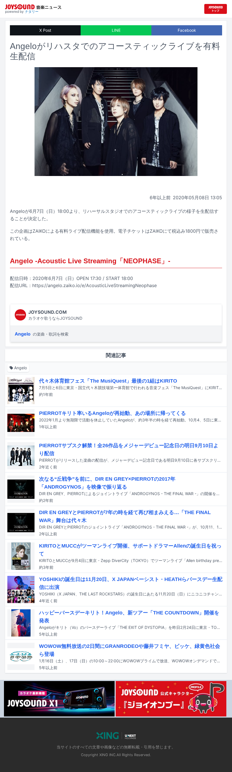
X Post (45, 30)
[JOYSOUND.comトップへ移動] (215, 9)
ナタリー (31, 11)
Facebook (187, 30)
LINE (116, 30)
